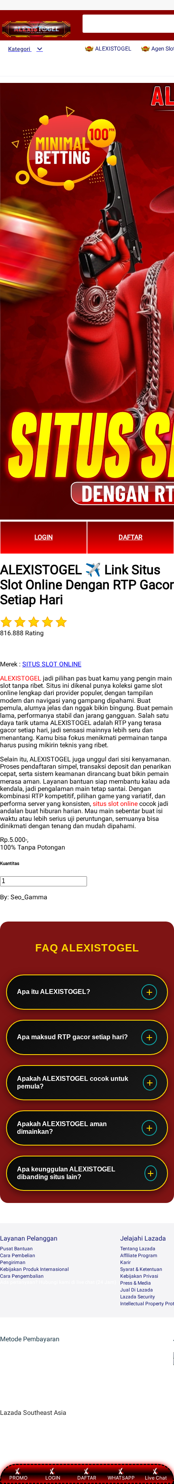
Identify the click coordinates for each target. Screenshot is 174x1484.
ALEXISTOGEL (20, 678)
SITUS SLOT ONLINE (51, 664)
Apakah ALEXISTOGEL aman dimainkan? (62, 1127)
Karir (125, 1262)
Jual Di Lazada (136, 1290)
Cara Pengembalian (22, 1276)
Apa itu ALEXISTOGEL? (53, 991)
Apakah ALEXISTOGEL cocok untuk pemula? (72, 1082)
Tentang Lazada (137, 1248)
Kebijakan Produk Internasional (34, 1269)
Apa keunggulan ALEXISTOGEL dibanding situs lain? (66, 1173)
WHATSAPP (121, 1478)
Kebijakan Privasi (139, 1276)
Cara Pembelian (17, 1255)
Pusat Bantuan (16, 1248)
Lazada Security (137, 1297)
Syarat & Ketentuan (141, 1269)
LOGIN (43, 537)
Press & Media (135, 1283)
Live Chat (156, 1478)
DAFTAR (130, 537)
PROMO (18, 1478)
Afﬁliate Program (138, 1255)
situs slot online (115, 804)
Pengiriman (12, 1262)
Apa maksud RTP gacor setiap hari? (72, 1037)
